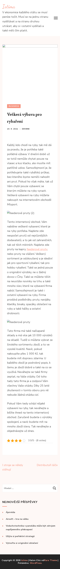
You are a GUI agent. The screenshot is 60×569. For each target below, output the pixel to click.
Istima (8, 6)
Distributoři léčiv (47, 465)
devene (26, 129)
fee (29, 249)
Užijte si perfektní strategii (20, 536)
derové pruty (39, 249)
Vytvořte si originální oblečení (22, 543)
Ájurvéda (10, 512)
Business (14, 106)
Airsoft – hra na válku (17, 519)
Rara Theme (50, 560)
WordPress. (36, 563)
